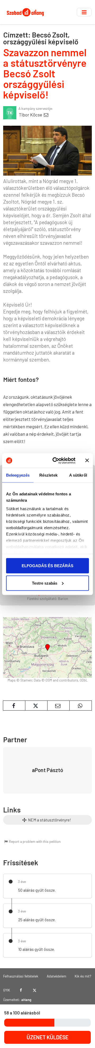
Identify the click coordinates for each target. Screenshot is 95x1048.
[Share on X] (36, 706)
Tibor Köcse (31, 114)
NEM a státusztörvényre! (49, 819)
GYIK (6, 990)
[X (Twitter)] (34, 990)
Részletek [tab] (48, 475)
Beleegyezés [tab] (18, 475)
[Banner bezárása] (87, 460)
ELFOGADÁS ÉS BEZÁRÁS (47, 565)
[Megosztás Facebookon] (14, 706)
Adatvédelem (56, 976)
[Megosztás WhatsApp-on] (80, 706)
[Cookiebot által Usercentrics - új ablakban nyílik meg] (55, 460)
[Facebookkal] (20, 990)
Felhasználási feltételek (20, 976)
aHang (26, 999)
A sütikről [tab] (78, 475)
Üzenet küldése (47, 1037)
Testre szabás (44, 583)
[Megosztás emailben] (58, 706)
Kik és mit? (83, 976)
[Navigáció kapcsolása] (84, 12)
